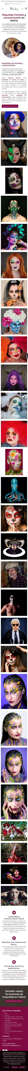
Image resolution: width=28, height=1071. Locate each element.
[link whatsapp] (8, 4)
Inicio (6, 1013)
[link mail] (27, 357)
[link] (14, 8)
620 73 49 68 (6, 1)
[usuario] (22, 9)
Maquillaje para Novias (11, 1022)
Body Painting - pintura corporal (13, 1024)
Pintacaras (8, 1029)
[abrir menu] (2, 9)
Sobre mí (7, 1015)
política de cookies (16, 1063)
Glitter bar (7, 1027)
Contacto (7, 1033)
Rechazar (14, 1067)
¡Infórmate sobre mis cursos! (14, 1001)
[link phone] (27, 354)
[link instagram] (6, 4)
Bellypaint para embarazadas (13, 1026)
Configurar (7, 1067)
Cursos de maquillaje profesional (14, 1031)
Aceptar (22, 1067)
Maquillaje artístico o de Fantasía (14, 1017)
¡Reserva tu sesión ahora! (10, 106)
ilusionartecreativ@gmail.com (18, 1)
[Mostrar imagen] (14, 124)
